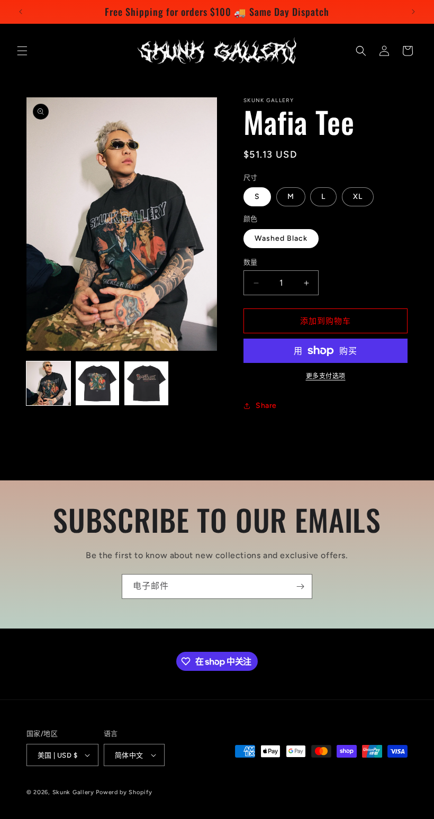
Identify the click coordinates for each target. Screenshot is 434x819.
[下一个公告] (413, 11)
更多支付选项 (326, 376)
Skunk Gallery (73, 792)
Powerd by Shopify (124, 792)
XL (358, 196)
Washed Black (281, 238)
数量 (250, 262)
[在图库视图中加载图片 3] (146, 383)
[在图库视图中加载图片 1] (48, 383)
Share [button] (266, 405)
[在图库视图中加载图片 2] (98, 383)
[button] (22, 50)
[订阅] (300, 586)
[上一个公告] (20, 11)
